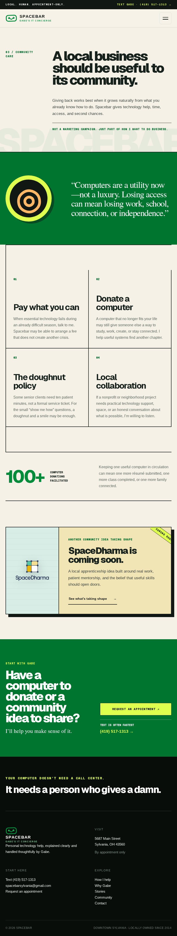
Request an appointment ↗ (135, 709)
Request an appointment (24, 891)
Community (103, 897)
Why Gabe (103, 886)
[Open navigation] (165, 18)
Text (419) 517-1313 (20, 880)
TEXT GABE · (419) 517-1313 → (144, 4)
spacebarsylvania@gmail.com (28, 886)
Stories (100, 891)
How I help (103, 880)
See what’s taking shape (93, 598)
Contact (100, 903)
